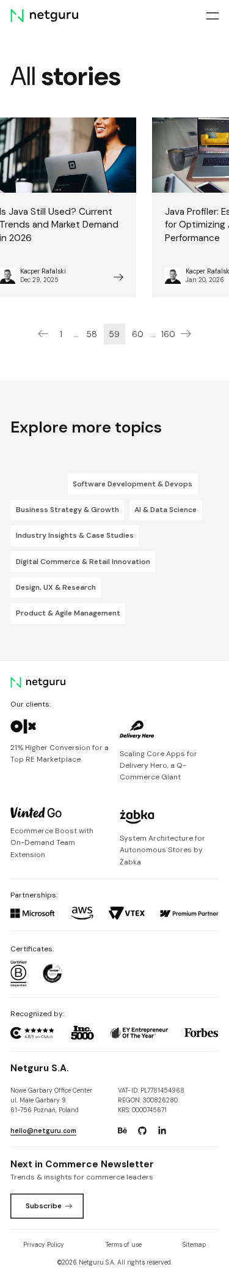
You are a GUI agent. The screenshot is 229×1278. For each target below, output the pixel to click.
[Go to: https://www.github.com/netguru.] (142, 1130)
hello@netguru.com (43, 1131)
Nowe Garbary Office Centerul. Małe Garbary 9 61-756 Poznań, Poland (51, 1101)
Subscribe (44, 1206)
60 (138, 334)
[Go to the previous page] (43, 334)
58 (91, 334)
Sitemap (194, 1245)
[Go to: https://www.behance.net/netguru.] (122, 1130)
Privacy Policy (43, 1245)
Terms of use (124, 1245)
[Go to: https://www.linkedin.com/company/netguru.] (161, 1130)
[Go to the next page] (186, 334)
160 (168, 334)
